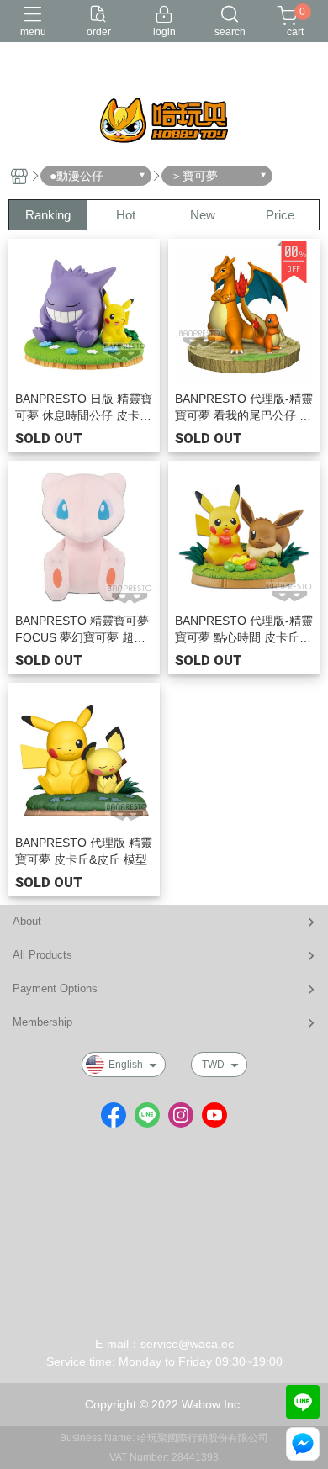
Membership (42, 1022)
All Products (42, 955)
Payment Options (55, 988)
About (27, 921)
